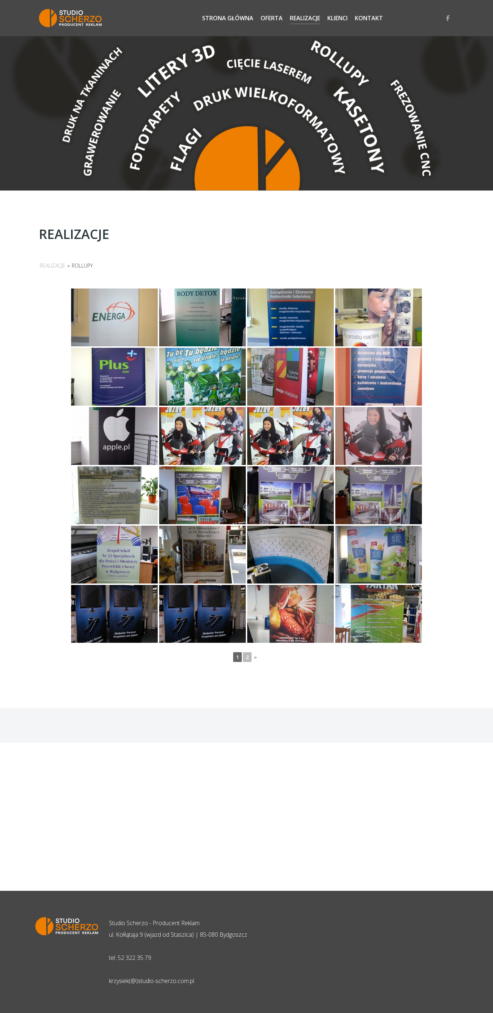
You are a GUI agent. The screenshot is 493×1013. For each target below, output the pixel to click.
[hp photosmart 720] (202, 317)
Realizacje (52, 265)
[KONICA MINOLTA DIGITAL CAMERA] (378, 377)
